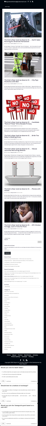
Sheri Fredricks (7, 271)
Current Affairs (7, 302)
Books (5, 300)
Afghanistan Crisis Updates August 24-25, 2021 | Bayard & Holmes (17, 278)
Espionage (6, 304)
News (5, 326)
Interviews (6, 319)
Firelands (6, 308)
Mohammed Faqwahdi (8, 325)
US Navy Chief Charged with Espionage (11, 266)
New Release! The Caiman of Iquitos (11, 264)
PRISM (5, 330)
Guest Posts (6, 312)
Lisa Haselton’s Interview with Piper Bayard (12, 262)
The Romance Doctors (8, 341)
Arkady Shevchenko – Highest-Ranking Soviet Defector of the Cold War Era (18, 260)
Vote (3, 400)
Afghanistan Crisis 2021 (9, 291)
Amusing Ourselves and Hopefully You (11, 293)
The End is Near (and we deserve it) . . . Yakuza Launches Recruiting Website (20, 149)
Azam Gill (6, 281)
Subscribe (8, 253)
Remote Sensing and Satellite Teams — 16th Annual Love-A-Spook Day (17, 258)
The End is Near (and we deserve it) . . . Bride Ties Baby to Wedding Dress (21, 136)
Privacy (31, 356)
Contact (24, 356)
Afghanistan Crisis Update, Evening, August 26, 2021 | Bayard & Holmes (18, 272)
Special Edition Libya (8, 334)
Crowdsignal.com (34, 381)
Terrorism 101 (6, 336)
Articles (35, 355)
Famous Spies (7, 306)
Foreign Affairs (7, 310)
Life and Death (7, 321)
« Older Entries (7, 238)
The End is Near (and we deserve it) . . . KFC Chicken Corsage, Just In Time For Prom (22, 226)
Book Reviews (7, 299)
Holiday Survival (7, 315)
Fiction (20, 355)
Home (9, 355)
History (5, 313)
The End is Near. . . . (19, 43)
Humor (5, 317)
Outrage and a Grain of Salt (9, 328)
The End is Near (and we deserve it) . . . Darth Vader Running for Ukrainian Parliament (22, 40)
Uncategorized (7, 343)
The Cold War (6, 338)
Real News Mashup (8, 332)
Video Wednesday (7, 347)
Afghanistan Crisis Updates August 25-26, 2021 (21, 271)
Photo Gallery (15, 356)
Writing (5, 349)
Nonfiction (27, 355)
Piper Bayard (8, 43)
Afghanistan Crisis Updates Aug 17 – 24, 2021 (18, 281)
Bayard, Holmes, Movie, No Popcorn (11, 297)
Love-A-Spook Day (7, 323)
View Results (8, 381)
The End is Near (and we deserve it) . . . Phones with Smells (22, 189)
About (14, 355)
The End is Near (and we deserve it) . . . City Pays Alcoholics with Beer (21, 81)
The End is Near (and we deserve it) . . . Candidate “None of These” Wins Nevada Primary (21, 123)
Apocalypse (6, 295)
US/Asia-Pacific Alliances (9, 345)
